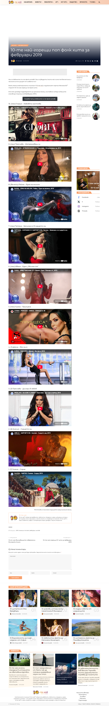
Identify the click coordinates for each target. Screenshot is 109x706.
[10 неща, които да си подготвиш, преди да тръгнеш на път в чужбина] (96, 87)
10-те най (19, 61)
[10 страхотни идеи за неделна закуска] (96, 97)
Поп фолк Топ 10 (22, 45)
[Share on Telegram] (95, 61)
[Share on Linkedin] (93, 61)
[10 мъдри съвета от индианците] (86, 598)
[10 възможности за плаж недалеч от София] (23, 627)
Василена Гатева (37, 686)
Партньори (82, 700)
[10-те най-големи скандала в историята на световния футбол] (19, 660)
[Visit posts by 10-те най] (13, 61)
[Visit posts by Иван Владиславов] (11, 643)
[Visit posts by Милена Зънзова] (74, 614)
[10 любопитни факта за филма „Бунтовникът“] (96, 107)
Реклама (83, 698)
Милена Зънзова (79, 613)
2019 (17, 530)
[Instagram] (88, 206)
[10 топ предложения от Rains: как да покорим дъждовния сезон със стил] (43, 660)
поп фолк (26, 530)
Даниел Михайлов (82, 685)
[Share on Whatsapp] (90, 61)
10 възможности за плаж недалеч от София (20, 639)
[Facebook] (88, 197)
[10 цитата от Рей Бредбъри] (96, 78)
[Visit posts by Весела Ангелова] (11, 614)
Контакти (83, 694)
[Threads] (88, 211)
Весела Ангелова (16, 613)
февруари (32, 530)
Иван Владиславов (17, 643)
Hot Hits (14, 45)
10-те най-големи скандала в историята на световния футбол (19, 670)
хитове (38, 530)
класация (21, 530)
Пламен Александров (62, 682)
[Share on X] (88, 61)
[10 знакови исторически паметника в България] (54, 598)
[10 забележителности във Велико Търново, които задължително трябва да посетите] (89, 660)
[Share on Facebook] (86, 61)
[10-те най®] (15, 2)
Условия (82, 696)
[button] (99, 2)
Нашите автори (82, 692)
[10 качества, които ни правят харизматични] (96, 116)
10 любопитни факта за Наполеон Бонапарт (52, 639)
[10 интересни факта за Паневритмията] (86, 627)
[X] (88, 202)
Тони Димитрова (48, 613)
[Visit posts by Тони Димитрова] (42, 614)
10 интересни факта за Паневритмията (83, 639)
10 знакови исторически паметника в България (52, 610)
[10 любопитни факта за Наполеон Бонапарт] (54, 627)
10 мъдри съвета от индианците (82, 610)
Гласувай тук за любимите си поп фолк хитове (40, 99)
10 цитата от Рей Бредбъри (18, 610)
